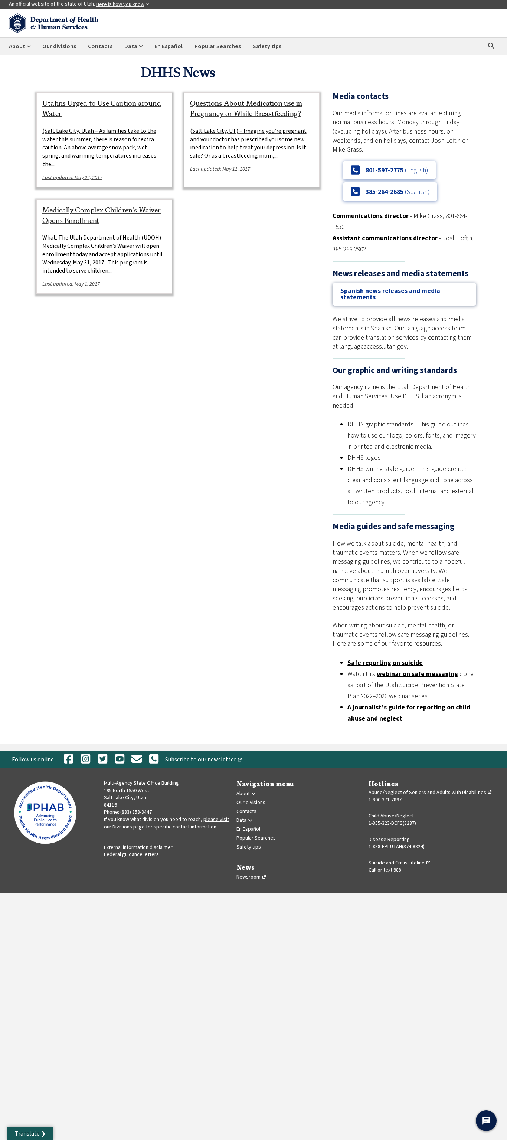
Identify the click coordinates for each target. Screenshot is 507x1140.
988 (397, 870)
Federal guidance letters (131, 854)
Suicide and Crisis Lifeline (400, 863)
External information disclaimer (138, 847)
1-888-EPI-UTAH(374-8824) (397, 846)
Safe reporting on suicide (385, 663)
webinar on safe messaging (417, 674)
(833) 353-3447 (136, 812)
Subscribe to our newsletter (205, 761)
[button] (30, 1133)
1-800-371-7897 (385, 800)
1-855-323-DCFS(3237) (392, 823)
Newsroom (251, 877)
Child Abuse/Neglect (391, 816)
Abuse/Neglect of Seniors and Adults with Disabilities (430, 792)
